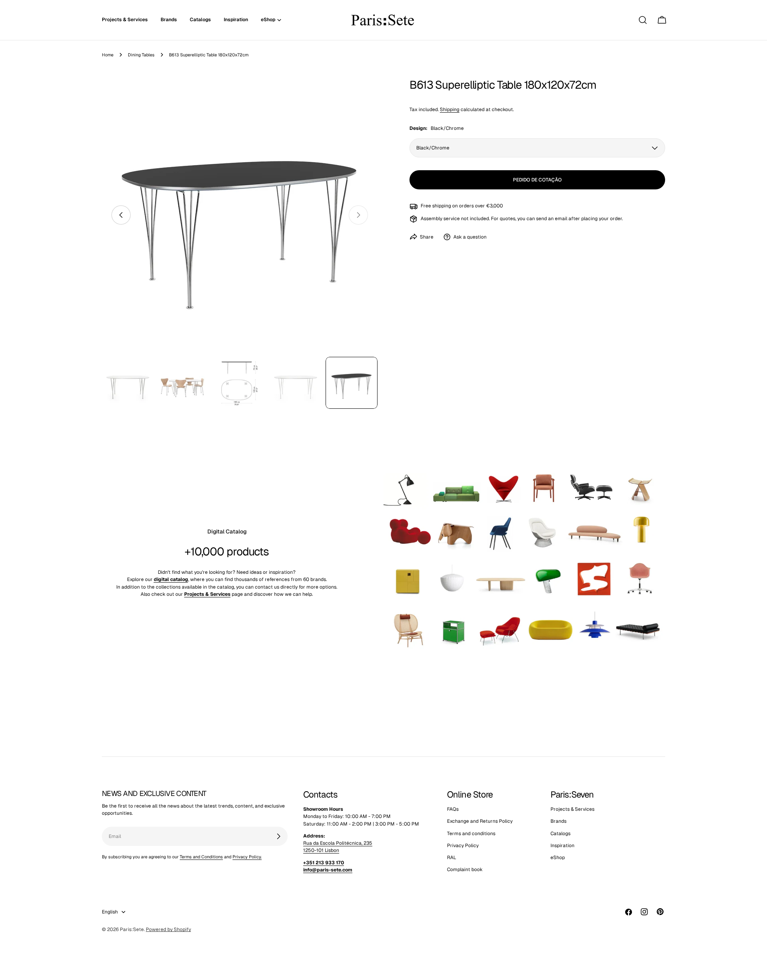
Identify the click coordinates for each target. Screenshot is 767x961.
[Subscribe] (278, 836)
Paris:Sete (132, 929)
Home (107, 55)
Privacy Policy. (247, 857)
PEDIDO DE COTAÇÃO (537, 180)
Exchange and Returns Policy (480, 821)
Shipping (449, 109)
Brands (558, 821)
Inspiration (562, 845)
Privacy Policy (463, 845)
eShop (557, 858)
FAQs (453, 809)
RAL (451, 858)
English (110, 912)
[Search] (643, 20)
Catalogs (560, 833)
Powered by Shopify (168, 929)
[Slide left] (121, 215)
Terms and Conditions (201, 857)
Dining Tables (141, 55)
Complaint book (465, 870)
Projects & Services (572, 809)
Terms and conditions (471, 833)
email (561, 218)
